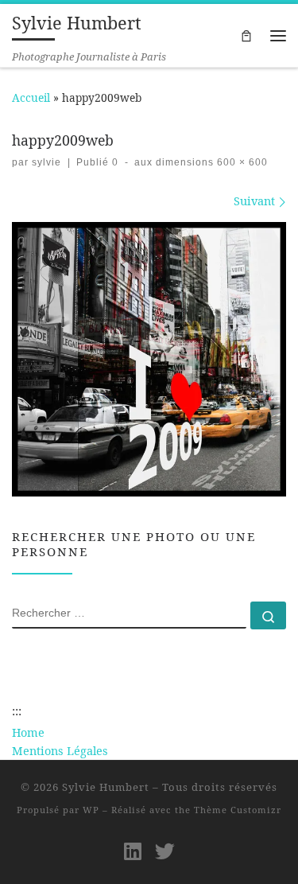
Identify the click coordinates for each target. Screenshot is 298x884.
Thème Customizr (237, 810)
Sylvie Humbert (105, 787)
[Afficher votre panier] (246, 35)
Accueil (31, 97)
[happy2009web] (149, 359)
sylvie (46, 162)
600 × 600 (241, 162)
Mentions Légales (60, 750)
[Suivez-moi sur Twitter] (165, 851)
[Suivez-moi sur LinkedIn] (132, 851)
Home (28, 732)
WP (91, 810)
